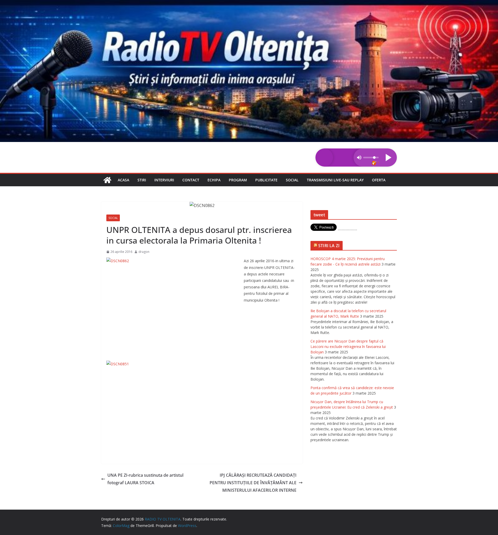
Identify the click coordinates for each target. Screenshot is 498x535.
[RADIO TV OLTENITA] (249, 3)
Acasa (123, 179)
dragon (144, 251)
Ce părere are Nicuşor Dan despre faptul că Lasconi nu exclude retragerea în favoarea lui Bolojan (348, 346)
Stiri (141, 179)
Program (238, 179)
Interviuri (164, 179)
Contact (190, 179)
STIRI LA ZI (329, 245)
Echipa (214, 179)
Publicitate (266, 179)
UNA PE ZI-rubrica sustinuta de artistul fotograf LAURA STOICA (145, 479)
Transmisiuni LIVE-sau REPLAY (335, 179)
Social (292, 179)
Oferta (378, 179)
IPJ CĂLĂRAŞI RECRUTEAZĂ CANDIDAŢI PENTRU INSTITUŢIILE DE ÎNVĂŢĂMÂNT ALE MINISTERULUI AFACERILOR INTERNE (253, 482)
